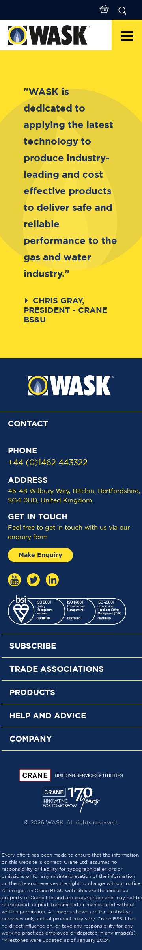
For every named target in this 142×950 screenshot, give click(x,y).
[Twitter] (33, 579)
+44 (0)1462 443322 (48, 463)
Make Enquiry (40, 555)
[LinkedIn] (52, 579)
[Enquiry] (104, 10)
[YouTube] (14, 579)
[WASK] (56, 35)
